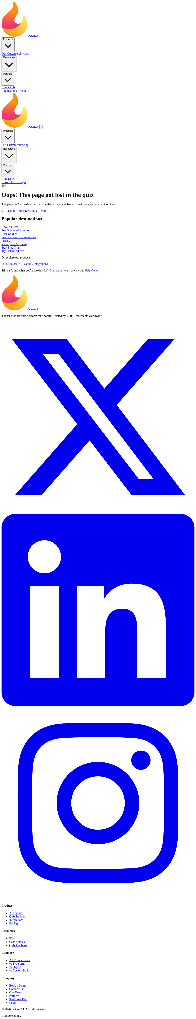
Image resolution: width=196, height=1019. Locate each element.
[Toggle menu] (27, 91)
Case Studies (17, 941)
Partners (7, 73)
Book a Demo (17, 90)
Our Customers (11, 53)
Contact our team (59, 270)
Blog (12, 938)
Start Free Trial (18, 999)
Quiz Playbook (18, 945)
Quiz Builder (9, 264)
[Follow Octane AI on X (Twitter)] (98, 512)
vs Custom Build (19, 970)
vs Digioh (15, 967)
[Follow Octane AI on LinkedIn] (98, 705)
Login (5, 90)
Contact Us (8, 87)
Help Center (92, 270)
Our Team (15, 992)
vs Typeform (16, 963)
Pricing (24, 53)
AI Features (25, 264)
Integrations (41, 264)
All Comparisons (19, 960)
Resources (9, 57)
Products (8, 39)
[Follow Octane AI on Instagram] (98, 898)
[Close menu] (40, 127)
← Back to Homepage (15, 210)
